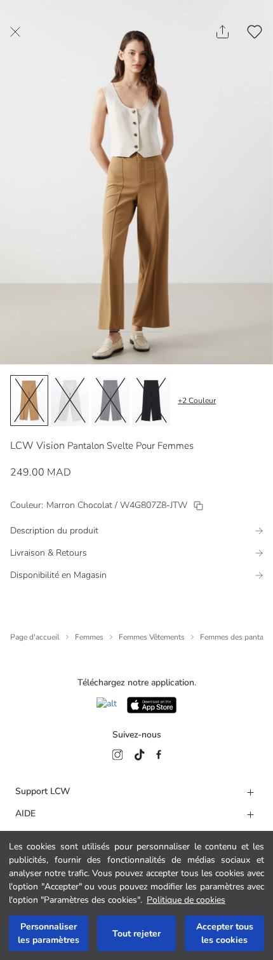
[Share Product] (222, 32)
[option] (29, 400)
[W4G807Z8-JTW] (198, 506)
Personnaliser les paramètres (48, 933)
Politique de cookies (186, 900)
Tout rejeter (136, 934)
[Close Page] (15, 32)
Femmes (89, 637)
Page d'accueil (35, 637)
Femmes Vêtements (152, 637)
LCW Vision (37, 446)
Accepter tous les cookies (224, 933)
